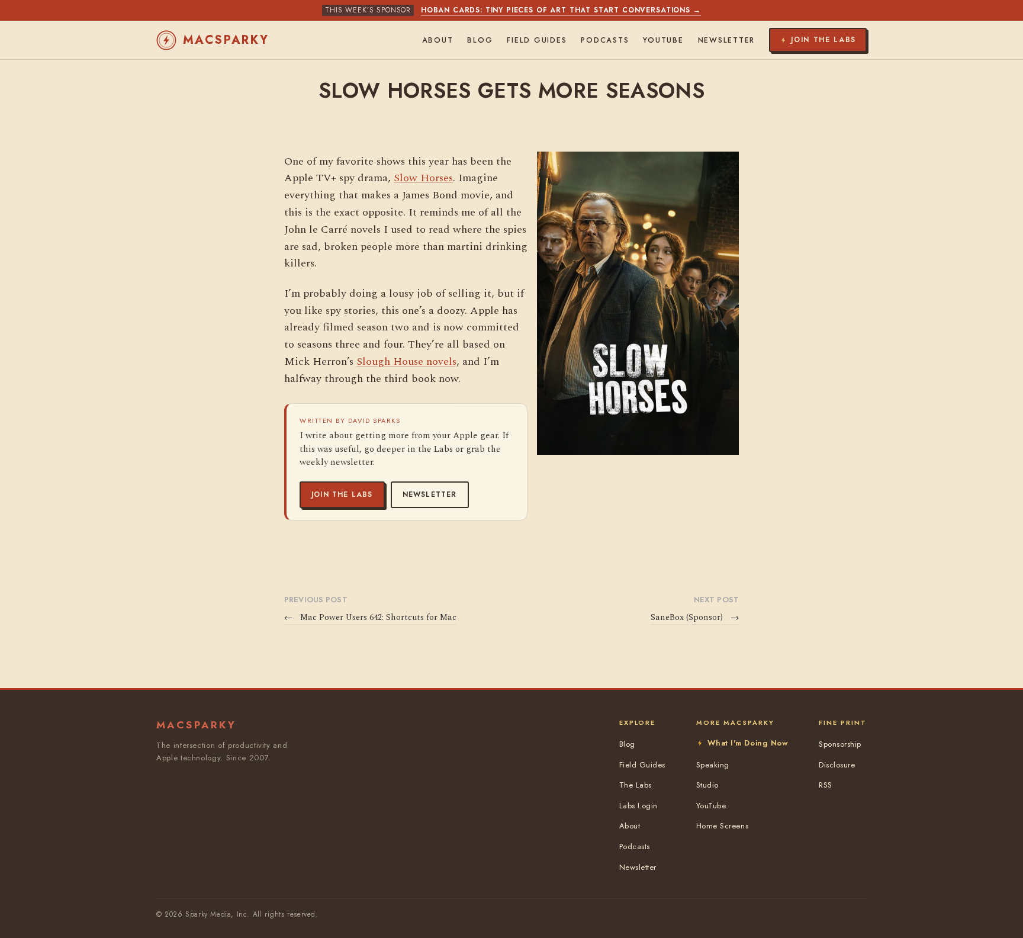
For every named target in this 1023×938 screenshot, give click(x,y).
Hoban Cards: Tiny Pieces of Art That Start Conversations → (561, 10)
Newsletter (430, 494)
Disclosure (837, 764)
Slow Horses (423, 178)
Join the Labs (342, 494)
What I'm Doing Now (747, 743)
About (437, 40)
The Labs (635, 785)
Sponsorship (840, 744)
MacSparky (226, 40)
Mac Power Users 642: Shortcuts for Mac (370, 617)
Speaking (712, 764)
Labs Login (638, 805)
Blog (480, 40)
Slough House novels (406, 362)
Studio (707, 785)
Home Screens (722, 825)
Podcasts (605, 40)
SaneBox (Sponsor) (695, 617)
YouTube (663, 40)
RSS (825, 785)
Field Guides (537, 40)
